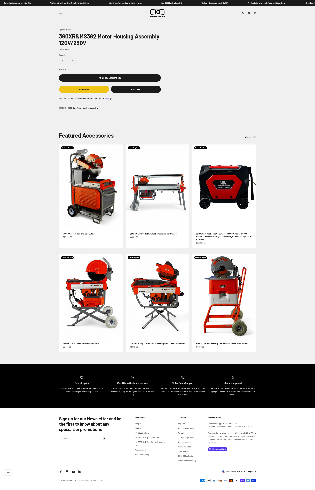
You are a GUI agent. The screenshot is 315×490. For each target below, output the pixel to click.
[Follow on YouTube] (73, 471)
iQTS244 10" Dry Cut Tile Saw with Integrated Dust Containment (157, 343)
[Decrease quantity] (62, 61)
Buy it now (135, 89)
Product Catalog (142, 454)
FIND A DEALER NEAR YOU (110, 78)
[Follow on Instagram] (67, 471)
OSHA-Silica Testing (186, 456)
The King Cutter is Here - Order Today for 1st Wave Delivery (39, 3)
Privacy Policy (183, 451)
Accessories (140, 450)
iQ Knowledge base (186, 437)
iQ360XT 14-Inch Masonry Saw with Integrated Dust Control (222, 343)
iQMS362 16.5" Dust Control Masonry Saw (150, 443)
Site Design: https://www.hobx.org (90, 481)
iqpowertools (65, 29)
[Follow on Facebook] (60, 471)
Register (181, 423)
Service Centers (184, 442)
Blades (138, 428)
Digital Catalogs (184, 446)
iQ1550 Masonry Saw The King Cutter (78, 234)
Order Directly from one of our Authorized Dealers (95, 3)
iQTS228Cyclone (142, 433)
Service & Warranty (186, 428)
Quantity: (63, 55)
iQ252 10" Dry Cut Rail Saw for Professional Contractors (153, 234)
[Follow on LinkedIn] (79, 471)
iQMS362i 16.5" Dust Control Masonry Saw (81, 343)
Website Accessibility (187, 460)
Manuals (181, 433)
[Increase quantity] (72, 61)
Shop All (138, 423)
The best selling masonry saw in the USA (185, 3)
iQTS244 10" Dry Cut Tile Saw (147, 437)
